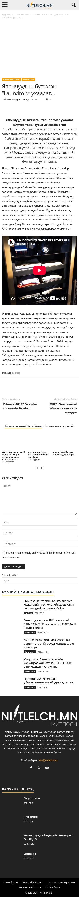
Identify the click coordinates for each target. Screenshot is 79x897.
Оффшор (30, 854)
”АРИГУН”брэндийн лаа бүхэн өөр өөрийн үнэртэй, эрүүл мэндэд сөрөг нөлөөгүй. (49, 643)
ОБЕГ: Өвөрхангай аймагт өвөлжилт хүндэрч (63, 408)
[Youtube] (47, 768)
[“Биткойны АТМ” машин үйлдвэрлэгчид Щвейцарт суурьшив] (11, 684)
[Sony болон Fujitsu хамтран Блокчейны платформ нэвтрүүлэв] (39, 442)
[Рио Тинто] (11, 822)
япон (15, 373)
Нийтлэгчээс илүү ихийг (59, 425)
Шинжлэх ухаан (24, 14)
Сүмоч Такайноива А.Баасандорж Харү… (64, 453)
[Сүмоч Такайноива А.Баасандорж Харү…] (65, 442)
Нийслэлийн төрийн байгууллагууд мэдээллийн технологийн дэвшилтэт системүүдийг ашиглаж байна (49, 604)
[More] (41, 109)
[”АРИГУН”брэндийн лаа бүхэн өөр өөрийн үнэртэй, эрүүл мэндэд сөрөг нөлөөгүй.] (11, 644)
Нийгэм (28, 613)
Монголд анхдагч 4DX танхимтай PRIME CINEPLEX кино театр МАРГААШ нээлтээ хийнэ (50, 623)
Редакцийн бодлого (33, 882)
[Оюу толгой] (11, 803)
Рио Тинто (31, 817)
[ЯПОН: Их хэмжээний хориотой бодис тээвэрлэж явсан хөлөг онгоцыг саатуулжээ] (14, 442)
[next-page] (42, 468)
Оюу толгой (32, 798)
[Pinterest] (23, 109)
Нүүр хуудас (7, 14)
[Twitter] (14, 109)
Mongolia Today (20, 99)
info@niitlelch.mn (48, 760)
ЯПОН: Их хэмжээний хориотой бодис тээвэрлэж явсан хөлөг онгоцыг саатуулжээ (13, 457)
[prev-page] (37, 468)
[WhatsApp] (32, 109)
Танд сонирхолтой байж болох (23, 425)
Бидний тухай (11, 882)
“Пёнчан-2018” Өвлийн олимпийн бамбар (19, 406)
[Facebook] (6, 109)
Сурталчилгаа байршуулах (61, 882)
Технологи (40, 14)
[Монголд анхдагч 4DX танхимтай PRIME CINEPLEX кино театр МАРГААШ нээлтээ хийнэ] (11, 626)
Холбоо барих (53, 886)
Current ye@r (9, 575)
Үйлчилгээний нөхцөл (30, 886)
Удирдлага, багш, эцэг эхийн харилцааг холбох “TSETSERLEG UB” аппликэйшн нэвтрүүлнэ (48, 662)
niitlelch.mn (46, 892)
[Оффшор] (11, 859)
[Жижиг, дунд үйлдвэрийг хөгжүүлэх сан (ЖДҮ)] (11, 840)
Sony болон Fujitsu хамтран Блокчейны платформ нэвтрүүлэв (38, 456)
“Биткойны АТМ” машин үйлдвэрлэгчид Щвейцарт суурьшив (48, 680)
